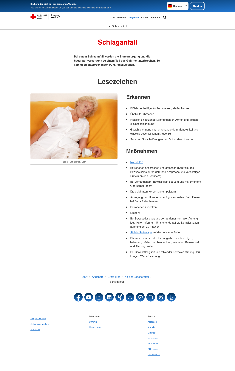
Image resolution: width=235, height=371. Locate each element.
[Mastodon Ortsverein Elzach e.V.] (140, 297)
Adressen (152, 321)
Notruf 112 (136, 162)
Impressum (153, 338)
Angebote (134, 17)
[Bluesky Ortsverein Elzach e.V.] (150, 297)
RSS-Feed (153, 343)
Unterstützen (95, 327)
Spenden (155, 17)
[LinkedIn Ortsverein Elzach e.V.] (109, 297)
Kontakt (151, 327)
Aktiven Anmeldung (39, 323)
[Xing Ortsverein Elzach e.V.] (119, 297)
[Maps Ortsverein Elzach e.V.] (130, 297)
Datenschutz (154, 354)
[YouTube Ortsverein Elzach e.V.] (88, 297)
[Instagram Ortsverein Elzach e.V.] (99, 297)
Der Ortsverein (119, 17)
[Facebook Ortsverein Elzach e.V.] (78, 297)
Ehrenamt (35, 329)
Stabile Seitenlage (141, 232)
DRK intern (153, 349)
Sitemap (152, 332)
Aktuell (144, 17)
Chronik (93, 321)
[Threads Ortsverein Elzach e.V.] (161, 297)
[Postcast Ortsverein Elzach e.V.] (171, 297)
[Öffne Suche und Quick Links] (165, 17)
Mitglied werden (38, 318)
